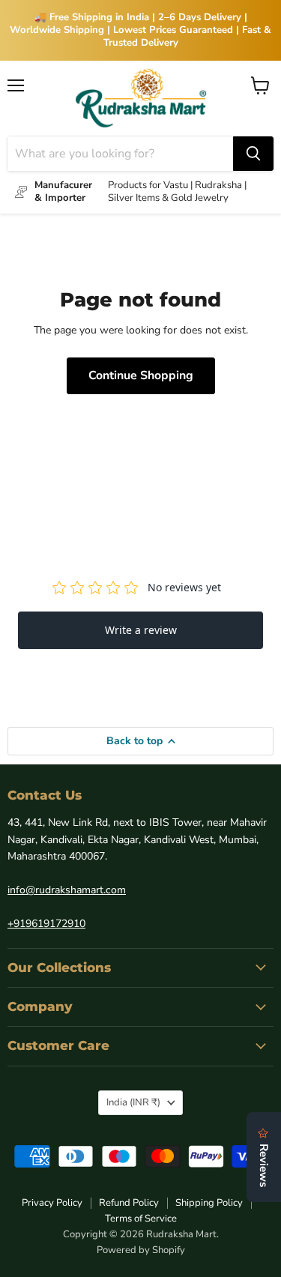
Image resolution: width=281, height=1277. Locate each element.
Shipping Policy (209, 1203)
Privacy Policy (52, 1203)
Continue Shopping (140, 375)
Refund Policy (129, 1203)
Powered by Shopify (141, 1250)
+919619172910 (46, 924)
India (133, 1102)
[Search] (253, 153)
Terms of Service (141, 1218)
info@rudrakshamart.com (66, 890)
